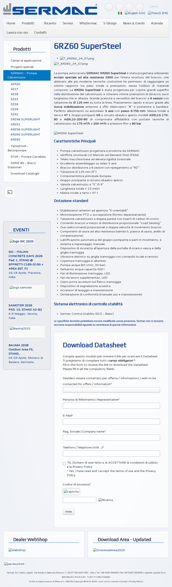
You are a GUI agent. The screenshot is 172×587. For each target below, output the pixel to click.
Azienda (157, 23)
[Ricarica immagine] (105, 500)
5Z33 (14, 99)
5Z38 (14, 109)
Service (68, 23)
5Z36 (14, 104)
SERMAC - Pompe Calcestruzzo (22, 75)
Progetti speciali (22, 67)
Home (11, 23)
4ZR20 (15, 84)
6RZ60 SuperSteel (87, 46)
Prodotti (28, 23)
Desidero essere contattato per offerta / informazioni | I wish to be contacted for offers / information (109, 381)
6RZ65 (15, 139)
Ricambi (49, 23)
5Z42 (14, 114)
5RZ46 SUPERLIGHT (25, 119)
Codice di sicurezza (76, 484)
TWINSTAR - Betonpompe (18, 148)
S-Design (110, 23)
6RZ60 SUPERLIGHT (25, 134)
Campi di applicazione (25, 60)
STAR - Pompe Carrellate (28, 157)
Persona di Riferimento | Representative (90, 399)
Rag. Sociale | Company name (83, 431)
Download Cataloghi (24, 173)
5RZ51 (15, 124)
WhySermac (88, 23)
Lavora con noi (17, 32)
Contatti (40, 32)
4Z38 (14, 94)
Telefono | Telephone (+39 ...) (83, 447)
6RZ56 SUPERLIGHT (25, 129)
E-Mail (67, 415)
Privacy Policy (82, 467)
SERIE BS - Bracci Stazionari (22, 165)
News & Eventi (134, 23)
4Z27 (14, 89)
